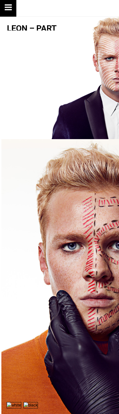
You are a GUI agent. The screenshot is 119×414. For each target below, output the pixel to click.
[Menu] (8, 8)
